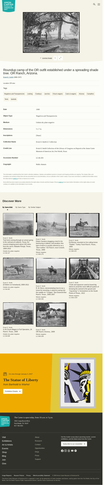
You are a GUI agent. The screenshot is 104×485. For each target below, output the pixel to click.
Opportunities (40, 448)
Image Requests (7, 475)
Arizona (81, 94)
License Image (47, 58)
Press (37, 455)
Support (38, 459)
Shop (4, 452)
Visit (4, 437)
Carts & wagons (71, 94)
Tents (6, 99)
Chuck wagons (58, 94)
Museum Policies (19, 475)
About (37, 437)
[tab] (7, 207)
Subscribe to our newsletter (72, 444)
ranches (47, 94)
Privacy (28, 475)
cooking (29, 94)
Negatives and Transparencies (14, 94)
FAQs (37, 452)
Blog (4, 456)
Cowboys (38, 94)
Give (4, 463)
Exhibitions (7, 441)
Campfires (90, 94)
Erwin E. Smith (8, 77)
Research (38, 441)
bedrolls (13, 99)
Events (5, 448)
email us (15, 178)
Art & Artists (7, 445)
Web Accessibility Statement (41, 475)
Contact (38, 444)
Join (4, 460)
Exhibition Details (13, 392)
